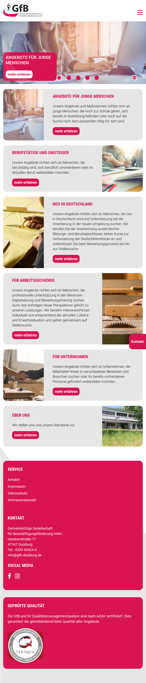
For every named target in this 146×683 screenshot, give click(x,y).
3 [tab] (69, 78)
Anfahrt (14, 480)
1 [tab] (49, 78)
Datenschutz (18, 493)
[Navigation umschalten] (140, 13)
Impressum (17, 486)
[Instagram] (17, 577)
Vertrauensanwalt (22, 500)
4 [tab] (78, 78)
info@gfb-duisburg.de (25, 555)
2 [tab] (59, 77)
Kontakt (137, 341)
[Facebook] (9, 577)
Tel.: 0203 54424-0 (22, 550)
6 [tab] (97, 78)
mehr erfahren (19, 74)
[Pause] (134, 77)
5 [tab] (87, 78)
